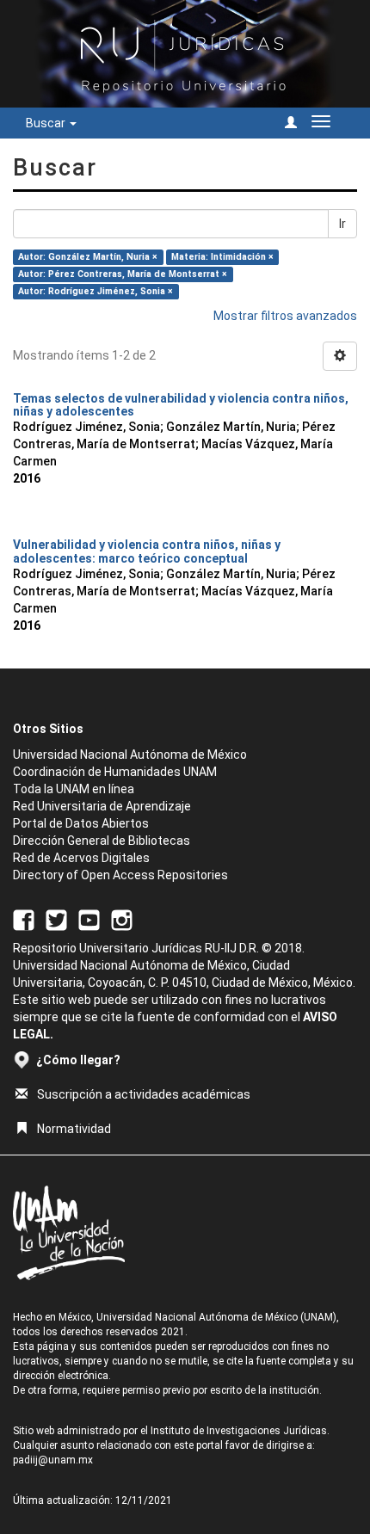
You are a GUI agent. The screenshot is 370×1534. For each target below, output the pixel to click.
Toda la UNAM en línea (73, 789)
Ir (342, 224)
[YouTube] (89, 919)
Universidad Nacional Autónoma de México (130, 754)
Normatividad (74, 1129)
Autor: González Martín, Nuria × (87, 256)
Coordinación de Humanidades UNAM (115, 772)
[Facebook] (23, 919)
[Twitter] (56, 919)
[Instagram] (122, 919)
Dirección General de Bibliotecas (101, 840)
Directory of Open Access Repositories (120, 875)
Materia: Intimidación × (222, 256)
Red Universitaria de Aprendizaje (102, 806)
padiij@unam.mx (53, 1460)
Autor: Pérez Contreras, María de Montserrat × (122, 274)
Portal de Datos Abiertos (81, 823)
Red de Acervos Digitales (81, 858)
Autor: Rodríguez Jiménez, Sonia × (95, 291)
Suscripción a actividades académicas (143, 1094)
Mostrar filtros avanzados (285, 316)
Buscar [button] (47, 123)
